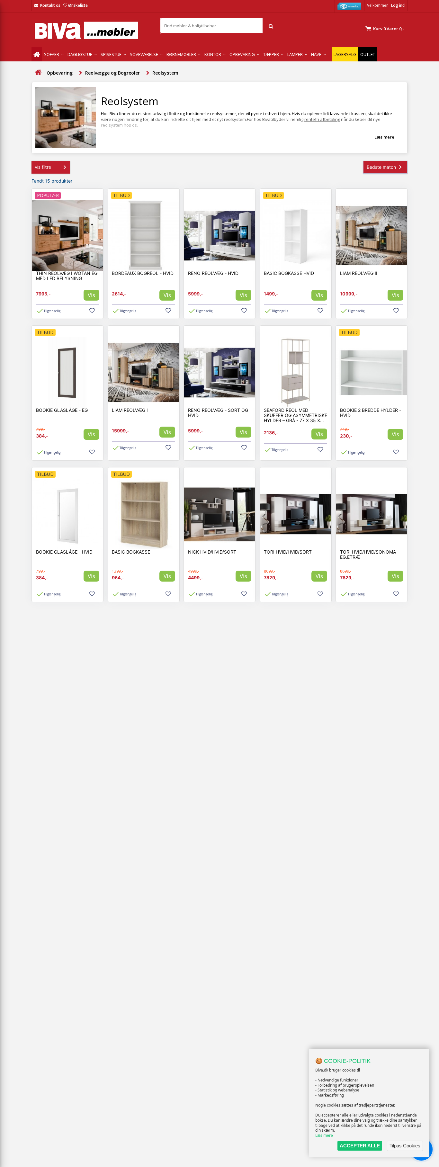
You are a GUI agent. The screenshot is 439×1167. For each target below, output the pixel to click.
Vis (91, 295)
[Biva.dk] (90, 30)
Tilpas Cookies (405, 1145)
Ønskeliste (78, 5)
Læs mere (324, 1135)
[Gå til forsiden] (38, 72)
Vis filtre (43, 167)
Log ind (398, 5)
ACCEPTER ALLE (360, 1145)
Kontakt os (50, 5)
